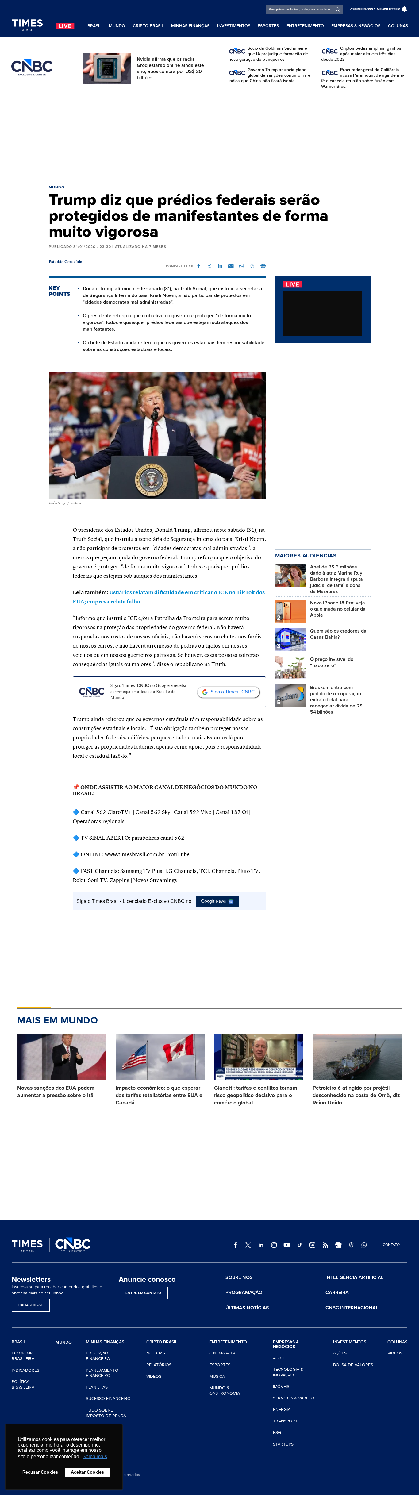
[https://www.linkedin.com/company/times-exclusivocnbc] (261, 1245)
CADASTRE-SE (30, 1305)
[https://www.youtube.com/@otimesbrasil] (286, 1245)
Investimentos (233, 26)
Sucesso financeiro (108, 1398)
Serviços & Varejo (293, 1398)
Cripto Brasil (148, 26)
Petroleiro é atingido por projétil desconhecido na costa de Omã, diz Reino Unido (356, 1095)
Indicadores (25, 1370)
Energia (281, 1409)
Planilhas (97, 1387)
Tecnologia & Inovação (288, 1372)
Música (217, 1376)
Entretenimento (305, 26)
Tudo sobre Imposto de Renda (106, 1413)
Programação (243, 1292)
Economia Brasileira (23, 1356)
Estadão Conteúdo (66, 262)
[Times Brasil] (27, 25)
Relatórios (158, 1364)
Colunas (398, 26)
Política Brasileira (23, 1384)
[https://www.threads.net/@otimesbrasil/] (351, 1245)
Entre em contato (143, 1293)
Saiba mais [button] (95, 1456)
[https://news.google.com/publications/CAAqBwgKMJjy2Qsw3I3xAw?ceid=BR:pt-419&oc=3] (338, 1245)
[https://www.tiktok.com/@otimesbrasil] (299, 1245)
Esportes (268, 26)
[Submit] (337, 9)
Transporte (286, 1421)
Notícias (155, 1353)
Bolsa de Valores (353, 1364)
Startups (283, 1444)
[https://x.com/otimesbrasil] (248, 1245)
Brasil (94, 26)
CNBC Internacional (351, 1308)
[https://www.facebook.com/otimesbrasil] (235, 1245)
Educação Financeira (98, 1356)
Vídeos (153, 1376)
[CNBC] (31, 67)
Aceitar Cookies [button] (87, 1472)
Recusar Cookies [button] (40, 1472)
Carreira (337, 1292)
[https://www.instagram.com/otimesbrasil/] (274, 1245)
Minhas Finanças (190, 26)
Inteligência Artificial (354, 1277)
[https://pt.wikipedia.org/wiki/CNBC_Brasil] (312, 1245)
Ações (340, 1353)
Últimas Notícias (247, 1308)
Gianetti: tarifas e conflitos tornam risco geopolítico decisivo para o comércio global (255, 1095)
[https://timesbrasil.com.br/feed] (325, 1245)
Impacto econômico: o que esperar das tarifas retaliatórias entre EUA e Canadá (159, 1095)
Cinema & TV (222, 1353)
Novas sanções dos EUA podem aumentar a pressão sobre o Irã (55, 1092)
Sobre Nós (239, 1277)
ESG (277, 1432)
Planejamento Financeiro (102, 1373)
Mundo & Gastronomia (225, 1390)
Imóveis (281, 1386)
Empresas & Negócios (355, 26)
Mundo (117, 26)
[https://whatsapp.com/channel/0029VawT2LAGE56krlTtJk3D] (364, 1245)
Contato (391, 1245)
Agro (279, 1358)
